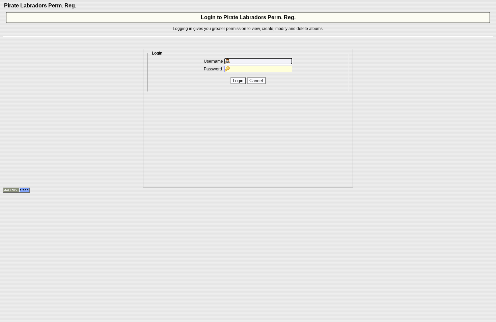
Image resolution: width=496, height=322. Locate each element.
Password (213, 69)
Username (213, 61)
